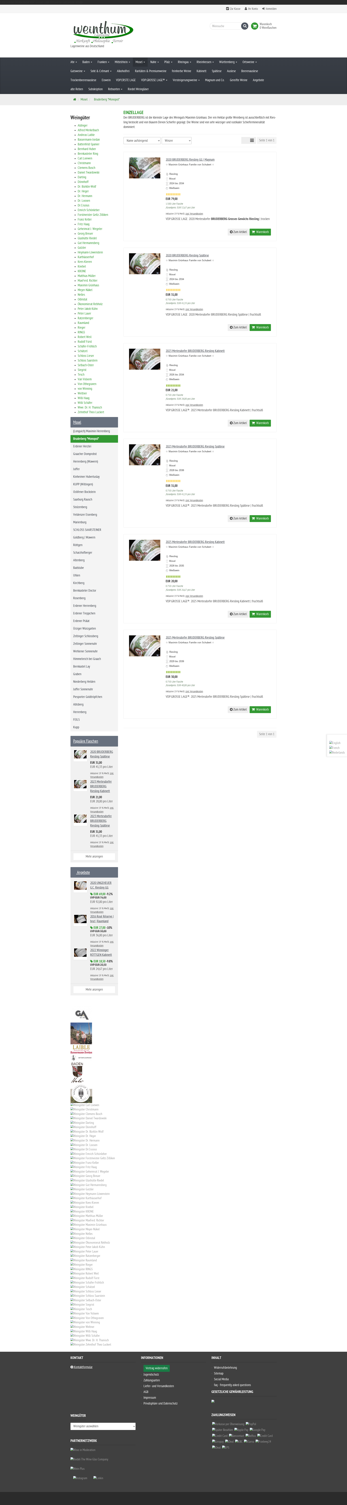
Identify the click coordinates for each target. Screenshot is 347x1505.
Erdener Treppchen (84, 613)
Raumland (83, 323)
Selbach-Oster (86, 365)
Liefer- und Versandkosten (158, 1386)
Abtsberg (78, 704)
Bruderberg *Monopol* (86, 439)
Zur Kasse (235, 8)
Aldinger (82, 125)
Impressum (149, 1398)
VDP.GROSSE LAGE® (153, 80)
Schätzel (82, 351)
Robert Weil (84, 337)
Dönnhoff (83, 182)
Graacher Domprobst (85, 454)
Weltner (82, 393)
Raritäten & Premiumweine (150, 71)
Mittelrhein (121, 62)
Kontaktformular (83, 1367)
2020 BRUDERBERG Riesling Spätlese (187, 255)
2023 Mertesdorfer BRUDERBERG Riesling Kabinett (195, 351)
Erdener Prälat (81, 621)
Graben (77, 674)
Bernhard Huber (87, 149)
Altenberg (79, 560)
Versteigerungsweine (185, 80)
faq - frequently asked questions (232, 1385)
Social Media (221, 1379)
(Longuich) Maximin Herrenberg (91, 431)
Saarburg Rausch (82, 499)
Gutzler (82, 248)
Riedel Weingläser (138, 89)
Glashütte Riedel (87, 238)
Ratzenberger (85, 318)
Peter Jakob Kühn (88, 309)
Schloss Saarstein (87, 360)
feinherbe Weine (181, 71)
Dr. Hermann (85, 196)
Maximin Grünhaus (88, 285)
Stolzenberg (80, 507)
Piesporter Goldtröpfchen (87, 697)
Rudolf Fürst (85, 342)
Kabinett (201, 71)
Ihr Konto (253, 8)
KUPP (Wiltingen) (83, 484)
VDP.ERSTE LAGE (126, 80)
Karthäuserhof (86, 257)
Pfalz (167, 62)
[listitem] (228, 1425)
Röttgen (77, 545)
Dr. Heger (83, 191)
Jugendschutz (151, 1374)
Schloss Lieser (86, 356)
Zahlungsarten (151, 1380)
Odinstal (82, 299)
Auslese (231, 71)
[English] (334, 743)
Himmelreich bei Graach (87, 659)
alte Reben (76, 89)
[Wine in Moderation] (82, 1450)
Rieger (81, 328)
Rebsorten (114, 89)
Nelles (81, 295)
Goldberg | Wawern (84, 537)
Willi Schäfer (85, 403)
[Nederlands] (337, 752)
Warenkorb (262, 232)
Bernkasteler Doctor (84, 591)
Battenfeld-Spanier (88, 144)
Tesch (81, 375)
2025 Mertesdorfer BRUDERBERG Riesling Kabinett (195, 542)
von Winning (85, 389)
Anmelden (271, 8)
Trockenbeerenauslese (83, 80)
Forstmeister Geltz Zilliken (93, 215)
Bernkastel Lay (81, 666)
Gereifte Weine (238, 80)
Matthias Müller (87, 276)
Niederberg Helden (84, 682)
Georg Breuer (85, 234)
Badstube (78, 568)
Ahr (72, 62)
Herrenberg (79, 712)
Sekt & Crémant (100, 71)
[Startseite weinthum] (103, 32)
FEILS (76, 720)
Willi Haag (83, 398)
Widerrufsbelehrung (225, 1368)
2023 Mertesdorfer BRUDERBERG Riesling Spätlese (195, 446)
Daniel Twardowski (88, 172)
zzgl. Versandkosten (194, 213)
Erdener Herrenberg (84, 606)
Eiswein (106, 80)
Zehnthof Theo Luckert (91, 412)
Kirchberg (78, 583)
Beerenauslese (249, 71)
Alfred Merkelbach (88, 130)
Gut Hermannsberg (88, 243)
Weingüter (78, 1416)
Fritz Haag (83, 224)
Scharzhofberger (82, 553)
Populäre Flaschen (85, 741)
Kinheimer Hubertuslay (86, 477)
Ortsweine (249, 62)
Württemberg (227, 62)
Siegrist (82, 370)
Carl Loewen (85, 158)
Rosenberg (79, 598)
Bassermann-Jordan (89, 140)
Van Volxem (85, 379)
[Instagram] (80, 1478)
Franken (103, 62)
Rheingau (183, 62)
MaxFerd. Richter (87, 281)
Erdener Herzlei (82, 446)
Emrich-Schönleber (89, 210)
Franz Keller (85, 219)
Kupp (76, 727)
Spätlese (217, 71)
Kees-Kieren (85, 262)
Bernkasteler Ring (88, 154)
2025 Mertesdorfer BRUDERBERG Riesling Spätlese (195, 638)
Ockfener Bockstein (84, 492)
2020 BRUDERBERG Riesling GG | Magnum (190, 160)
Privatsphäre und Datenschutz (160, 1403)
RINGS (81, 332)
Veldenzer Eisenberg (85, 515)
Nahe (153, 62)
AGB (145, 1392)
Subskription (95, 89)
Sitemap (218, 1373)
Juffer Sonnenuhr (83, 689)
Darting (82, 177)
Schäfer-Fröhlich (87, 346)
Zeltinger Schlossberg (85, 636)
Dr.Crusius (83, 205)
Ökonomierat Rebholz (90, 304)
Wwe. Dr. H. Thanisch (90, 407)
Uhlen (76, 575)
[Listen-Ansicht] (252, 140)
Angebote (258, 80)
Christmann (84, 163)
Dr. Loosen (84, 201)
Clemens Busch (86, 168)
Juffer (76, 469)
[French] (334, 748)
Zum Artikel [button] (240, 232)
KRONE (82, 271)
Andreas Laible (86, 135)
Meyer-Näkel (85, 290)
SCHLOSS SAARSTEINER (87, 530)
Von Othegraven (87, 384)
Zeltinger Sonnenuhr (85, 644)
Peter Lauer (84, 313)
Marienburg (79, 522)
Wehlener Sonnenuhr (85, 651)
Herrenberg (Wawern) (85, 461)
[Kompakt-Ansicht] (244, 140)
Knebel (82, 266)
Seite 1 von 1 (266, 140)
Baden (86, 62)
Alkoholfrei (123, 71)
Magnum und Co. (214, 80)
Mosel (139, 62)
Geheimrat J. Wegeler (90, 229)
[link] (255, 26)
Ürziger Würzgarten (84, 628)
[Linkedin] (98, 1478)
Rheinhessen (204, 62)
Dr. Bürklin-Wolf (87, 187)
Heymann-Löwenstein (90, 252)
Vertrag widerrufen (157, 1368)
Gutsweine (76, 71)
